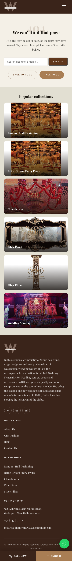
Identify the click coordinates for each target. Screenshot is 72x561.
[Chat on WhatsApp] (64, 543)
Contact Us (10, 448)
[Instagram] (17, 410)
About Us (9, 429)
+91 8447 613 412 (13, 520)
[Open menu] (64, 7)
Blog (6, 441)
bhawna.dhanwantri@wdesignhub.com (27, 527)
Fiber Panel (11, 485)
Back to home (22, 75)
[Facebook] (8, 410)
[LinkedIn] (26, 410)
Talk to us (51, 75)
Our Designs (11, 435)
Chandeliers (11, 479)
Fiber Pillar (11, 491)
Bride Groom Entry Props (19, 472)
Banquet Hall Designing (18, 466)
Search (58, 61)
